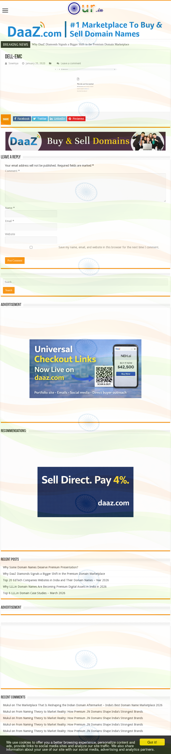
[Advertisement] (85, 657)
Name (10, 208)
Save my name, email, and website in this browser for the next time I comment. (109, 247)
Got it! (152, 742)
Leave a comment (71, 63)
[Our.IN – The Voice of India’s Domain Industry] (85, 8)
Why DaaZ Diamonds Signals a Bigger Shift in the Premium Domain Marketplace (80, 44)
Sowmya (13, 63)
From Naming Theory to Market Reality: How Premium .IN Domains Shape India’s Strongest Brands (79, 711)
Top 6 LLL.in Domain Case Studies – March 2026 (34, 593)
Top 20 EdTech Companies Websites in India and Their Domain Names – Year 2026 (56, 580)
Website (10, 234)
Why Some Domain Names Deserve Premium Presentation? (40, 567)
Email (9, 221)
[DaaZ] (85, 141)
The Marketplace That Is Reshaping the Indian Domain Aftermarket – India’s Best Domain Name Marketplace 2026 (89, 705)
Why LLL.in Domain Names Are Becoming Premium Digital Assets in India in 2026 (55, 586)
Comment (12, 171)
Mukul (7, 705)
